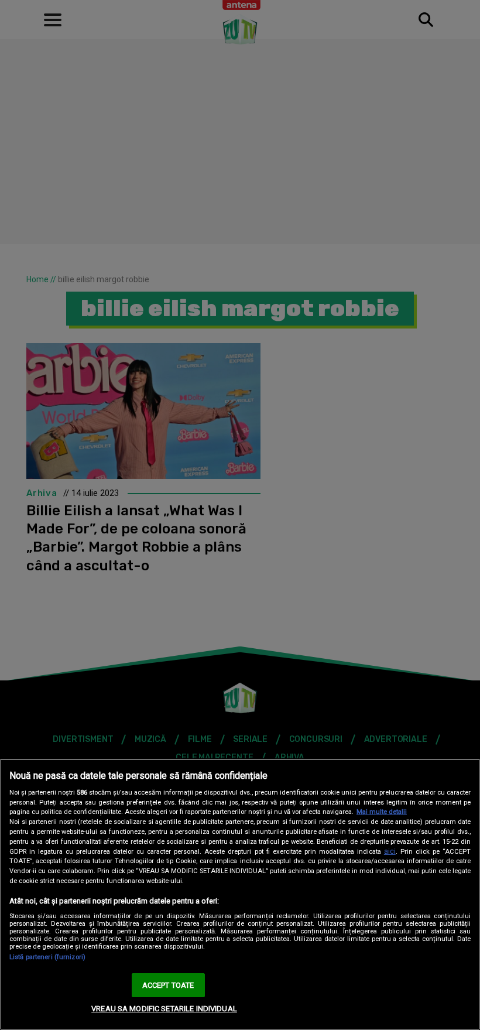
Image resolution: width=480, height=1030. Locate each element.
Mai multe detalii (381, 812)
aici (390, 851)
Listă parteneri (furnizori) (47, 957)
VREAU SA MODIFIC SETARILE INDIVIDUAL (164, 1008)
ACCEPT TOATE (168, 985)
